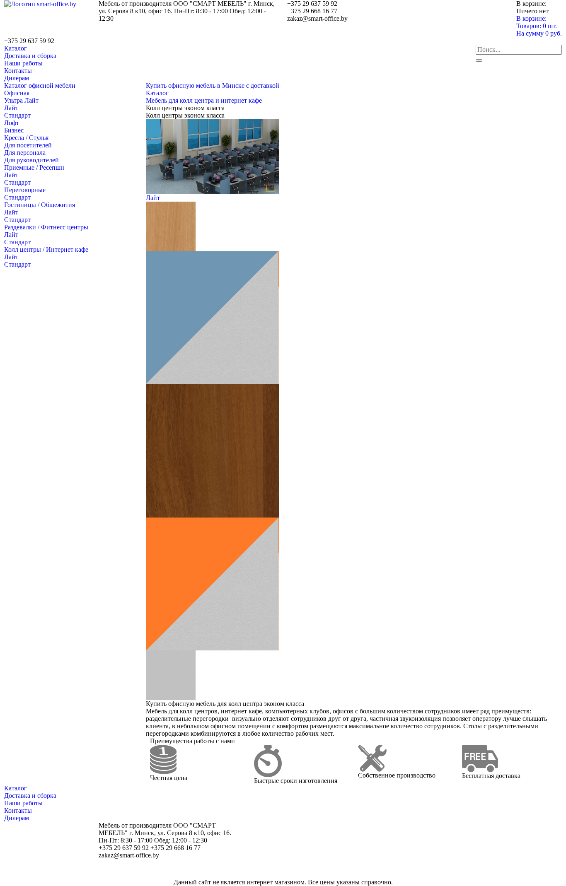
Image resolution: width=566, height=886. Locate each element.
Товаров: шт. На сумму (539, 29)
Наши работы (23, 63)
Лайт (11, 107)
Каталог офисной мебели (39, 85)
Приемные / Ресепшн (34, 167)
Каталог (15, 48)
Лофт (11, 122)
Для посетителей (28, 145)
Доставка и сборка (30, 55)
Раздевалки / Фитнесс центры (46, 227)
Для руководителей (31, 160)
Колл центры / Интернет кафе (46, 249)
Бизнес (14, 130)
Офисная (16, 92)
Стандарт (17, 115)
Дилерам (16, 78)
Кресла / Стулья (26, 137)
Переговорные (25, 189)
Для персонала (25, 152)
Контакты (18, 70)
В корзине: (531, 18)
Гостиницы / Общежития (39, 204)
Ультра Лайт (21, 100)
